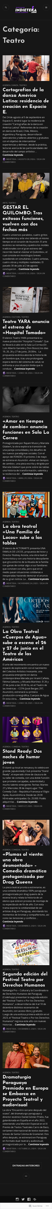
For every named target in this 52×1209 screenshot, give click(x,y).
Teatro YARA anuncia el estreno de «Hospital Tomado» (26, 327)
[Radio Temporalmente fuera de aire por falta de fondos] (34, 1199)
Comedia (15, 747)
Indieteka (11, 159)
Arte (5, 203)
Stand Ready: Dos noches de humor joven (22, 757)
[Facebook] (29, 1199)
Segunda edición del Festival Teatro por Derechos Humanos (25, 980)
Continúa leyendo (13, 154)
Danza (14, 85)
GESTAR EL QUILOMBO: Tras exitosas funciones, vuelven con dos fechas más (23, 218)
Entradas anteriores (26, 1165)
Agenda (7, 85)
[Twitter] (23, 1199)
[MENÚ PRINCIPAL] (46, 7)
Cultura (15, 317)
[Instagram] (17, 1199)
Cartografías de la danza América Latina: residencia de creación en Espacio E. (26, 101)
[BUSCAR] (6, 7)
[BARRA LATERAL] (26, 1176)
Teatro (23, 85)
